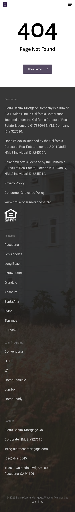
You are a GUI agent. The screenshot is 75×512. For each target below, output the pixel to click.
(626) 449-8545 (16, 458)
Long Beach (13, 263)
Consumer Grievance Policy (25, 193)
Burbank (10, 330)
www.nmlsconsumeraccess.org (28, 202)
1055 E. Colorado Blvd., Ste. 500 (27, 468)
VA (6, 370)
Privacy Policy (15, 183)
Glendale (11, 282)
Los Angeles (13, 254)
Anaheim (11, 292)
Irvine (9, 311)
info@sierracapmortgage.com (26, 449)
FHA (8, 361)
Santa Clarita (14, 273)
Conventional (14, 351)
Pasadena (12, 245)
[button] (70, 4)
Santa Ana (12, 301)
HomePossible (15, 380)
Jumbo (10, 389)
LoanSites (37, 501)
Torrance (11, 320)
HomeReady (13, 399)
